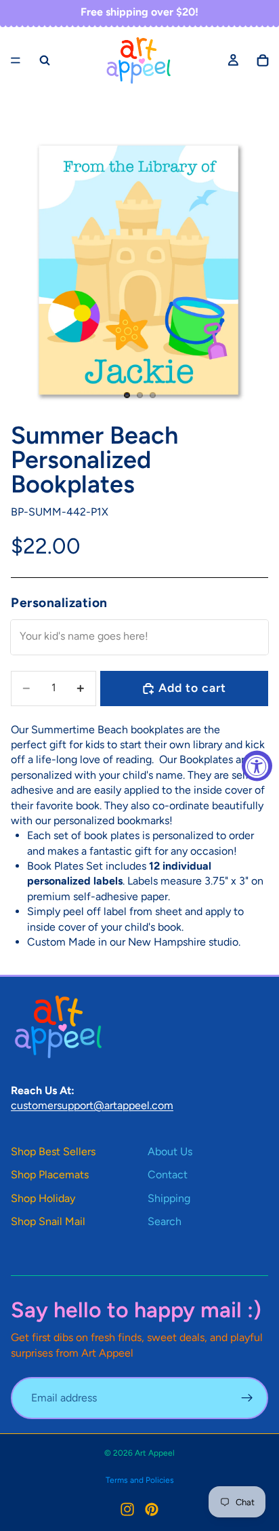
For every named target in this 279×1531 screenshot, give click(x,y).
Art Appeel (155, 1453)
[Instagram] (127, 1509)
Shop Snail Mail (48, 1221)
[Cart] (263, 60)
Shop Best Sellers (53, 1151)
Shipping (169, 1198)
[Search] (45, 60)
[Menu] (15, 60)
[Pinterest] (152, 1509)
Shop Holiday (43, 1198)
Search (164, 1221)
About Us (170, 1151)
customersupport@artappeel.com (92, 1105)
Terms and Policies (140, 1480)
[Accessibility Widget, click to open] (257, 765)
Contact (168, 1174)
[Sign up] (247, 1398)
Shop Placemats (50, 1174)
